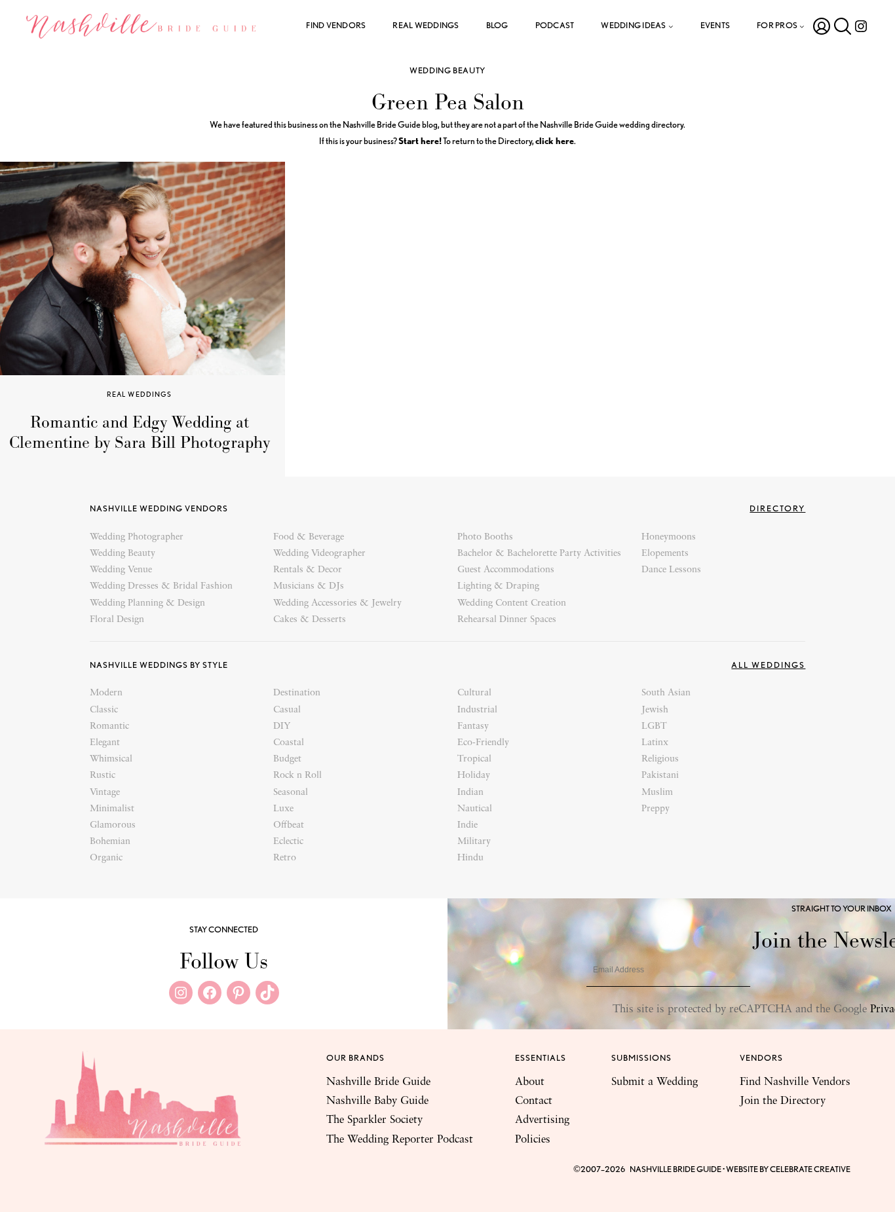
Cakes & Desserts (309, 620)
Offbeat (288, 825)
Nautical (474, 809)
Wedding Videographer (319, 554)
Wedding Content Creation (511, 603)
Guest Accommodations (505, 570)
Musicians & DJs (308, 586)
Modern (106, 693)
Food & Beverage (308, 537)
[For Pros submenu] (802, 26)
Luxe (283, 809)
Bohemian (110, 842)
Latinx (654, 743)
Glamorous (113, 825)
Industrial (477, 710)
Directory (777, 508)
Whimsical (111, 759)
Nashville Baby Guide (377, 1101)
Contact (533, 1101)
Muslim (657, 793)
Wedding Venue (121, 570)
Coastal (288, 743)
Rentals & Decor (307, 570)
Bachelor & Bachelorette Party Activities (539, 554)
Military (474, 842)
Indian (470, 793)
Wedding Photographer (136, 537)
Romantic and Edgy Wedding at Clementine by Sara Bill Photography (139, 432)
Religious (660, 759)
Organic (106, 858)
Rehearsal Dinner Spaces (506, 620)
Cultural (474, 693)
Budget (287, 759)
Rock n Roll (297, 775)
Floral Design (117, 620)
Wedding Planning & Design (147, 603)
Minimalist (112, 809)
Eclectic (288, 842)
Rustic (102, 775)
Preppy (655, 809)
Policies (532, 1139)
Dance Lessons (671, 570)
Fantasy (473, 726)
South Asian (666, 693)
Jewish (654, 710)
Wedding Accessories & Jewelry (337, 603)
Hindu (470, 858)
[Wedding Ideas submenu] (671, 26)
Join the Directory (783, 1101)
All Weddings (768, 665)
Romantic (109, 726)
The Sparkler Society (374, 1120)
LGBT (654, 726)
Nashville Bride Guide (378, 1082)
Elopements (665, 554)
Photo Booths (485, 537)
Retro (284, 858)
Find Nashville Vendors (795, 1082)
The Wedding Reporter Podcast (399, 1139)
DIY (281, 726)
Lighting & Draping (498, 586)
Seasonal (290, 793)
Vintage (105, 793)
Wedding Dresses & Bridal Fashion (161, 586)
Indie (467, 825)
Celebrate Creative (810, 1169)
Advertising (542, 1120)
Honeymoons (668, 537)
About (529, 1082)
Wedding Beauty (447, 70)
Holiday (473, 775)
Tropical (474, 759)
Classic (104, 710)
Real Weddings (139, 394)
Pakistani (660, 775)
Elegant (105, 743)
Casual (287, 710)
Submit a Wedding (654, 1082)
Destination (296, 693)
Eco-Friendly (483, 743)
